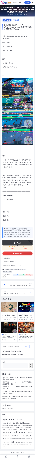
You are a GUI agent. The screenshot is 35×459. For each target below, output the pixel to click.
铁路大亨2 (16, 445)
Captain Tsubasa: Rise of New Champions (15, 269)
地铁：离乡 (30, 429)
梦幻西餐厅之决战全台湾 (10, 438)
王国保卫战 (19, 442)
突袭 (27, 442)
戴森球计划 (15, 436)
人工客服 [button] (24, 346)
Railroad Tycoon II (17, 425)
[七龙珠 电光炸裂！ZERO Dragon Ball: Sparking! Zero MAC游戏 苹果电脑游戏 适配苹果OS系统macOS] (26, 307)
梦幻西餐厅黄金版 (19, 438)
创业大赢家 (20, 429)
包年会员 (26, 246)
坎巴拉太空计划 (5, 432)
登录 (28, 2)
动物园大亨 (25, 429)
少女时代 (22, 432)
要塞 (8, 445)
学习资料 (13, 432)
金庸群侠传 (11, 445)
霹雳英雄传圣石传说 (25, 445)
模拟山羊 (7, 442)
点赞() (30, 275)
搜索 (3, 362)
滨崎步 (13, 441)
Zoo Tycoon (21, 427)
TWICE (17, 427)
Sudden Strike (11, 427)
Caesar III (30, 420)
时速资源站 (17, 452)
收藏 (23, 275)
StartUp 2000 (5, 427)
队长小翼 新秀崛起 (7, 271)
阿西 (20, 445)
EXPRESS (4, 423)
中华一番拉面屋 (9, 429)
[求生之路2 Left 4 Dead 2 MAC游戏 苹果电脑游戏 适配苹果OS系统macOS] (9, 327)
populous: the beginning (7, 425)
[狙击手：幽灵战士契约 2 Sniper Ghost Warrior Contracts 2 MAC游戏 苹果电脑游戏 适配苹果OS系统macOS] (9, 307)
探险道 (24, 435)
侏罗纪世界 (14, 429)
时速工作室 (7, 275)
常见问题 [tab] (16, 20)
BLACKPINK (24, 420)
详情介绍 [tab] (7, 20)
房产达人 (20, 435)
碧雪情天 (24, 442)
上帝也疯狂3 (27, 427)
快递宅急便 (4, 435)
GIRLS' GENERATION (15, 423)
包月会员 (13, 246)
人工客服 (19, 351)
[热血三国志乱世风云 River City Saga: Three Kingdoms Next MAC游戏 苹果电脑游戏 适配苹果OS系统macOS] (26, 327)
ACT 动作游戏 (20, 14)
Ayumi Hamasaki (12, 419)
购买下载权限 (18, 253)
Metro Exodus (27, 423)
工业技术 (29, 433)
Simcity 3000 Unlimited (27, 425)
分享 (16, 275)
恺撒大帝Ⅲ (9, 435)
